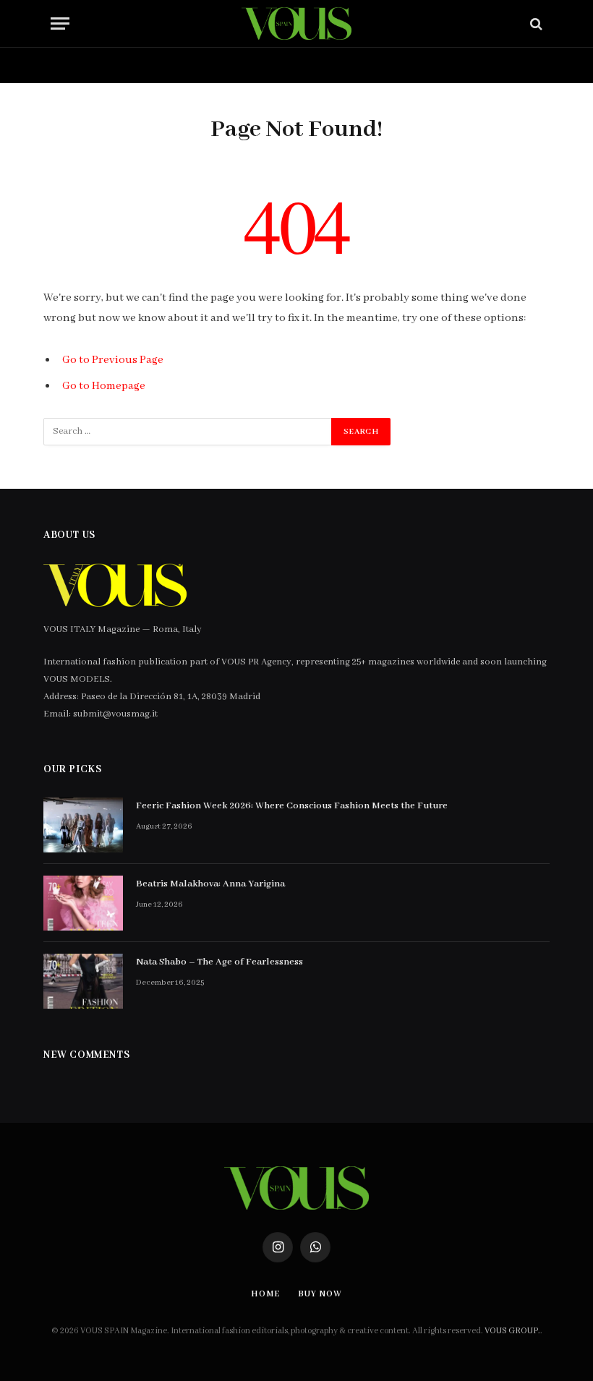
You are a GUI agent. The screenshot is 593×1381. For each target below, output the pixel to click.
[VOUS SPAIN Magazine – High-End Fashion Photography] (296, 23)
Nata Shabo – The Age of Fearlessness (219, 962)
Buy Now (162, 65)
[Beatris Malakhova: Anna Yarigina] (83, 903)
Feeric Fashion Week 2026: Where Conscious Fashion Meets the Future (292, 806)
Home (85, 65)
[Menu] (60, 23)
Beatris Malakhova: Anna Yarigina (210, 884)
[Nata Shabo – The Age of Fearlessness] (83, 981)
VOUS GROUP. (512, 1330)
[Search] (534, 23)
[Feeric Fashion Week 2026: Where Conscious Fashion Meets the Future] (83, 825)
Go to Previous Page (112, 360)
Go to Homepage (103, 386)
